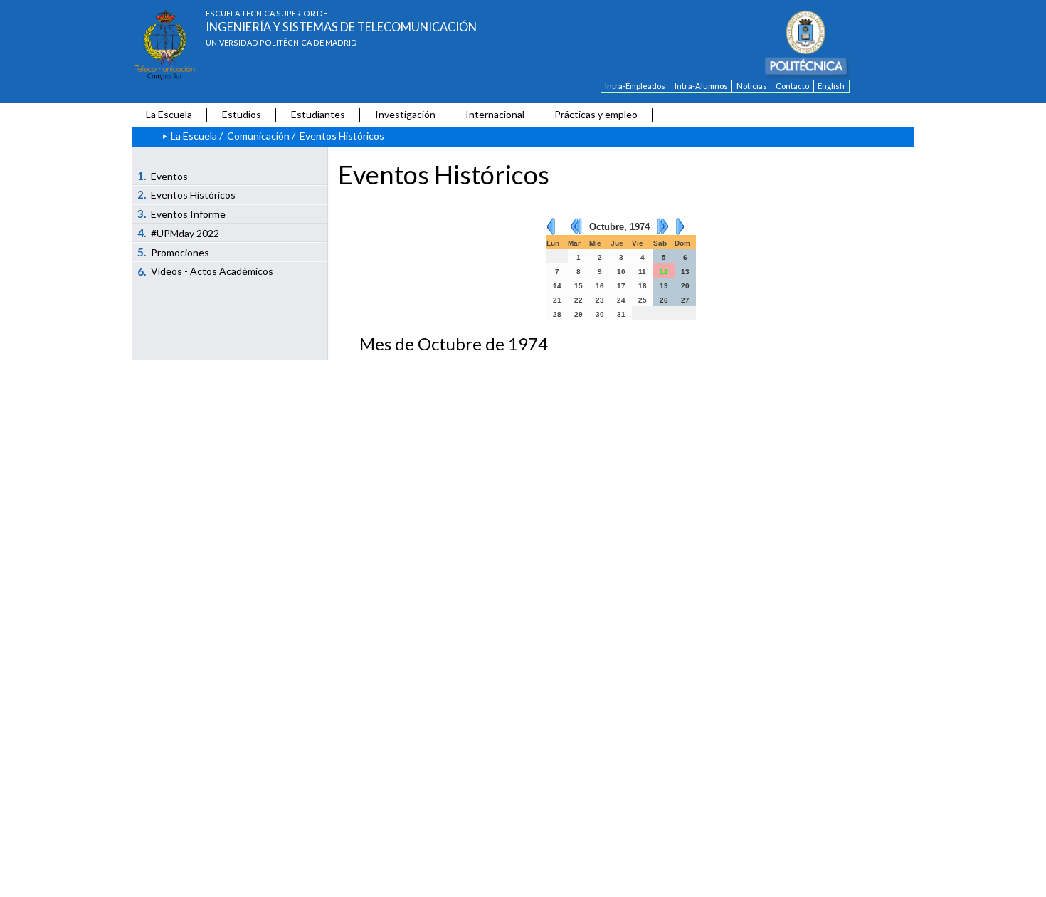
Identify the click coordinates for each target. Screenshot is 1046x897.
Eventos (163, 175)
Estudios (241, 114)
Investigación (405, 114)
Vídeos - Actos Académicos (205, 271)
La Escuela (169, 114)
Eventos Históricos (186, 194)
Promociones (173, 252)
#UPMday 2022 (178, 232)
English (831, 85)
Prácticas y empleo (596, 114)
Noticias (751, 85)
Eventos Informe (181, 213)
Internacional (494, 114)
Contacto (792, 85)
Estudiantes (318, 114)
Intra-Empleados (635, 85)
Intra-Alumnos (701, 85)
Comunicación (258, 136)
